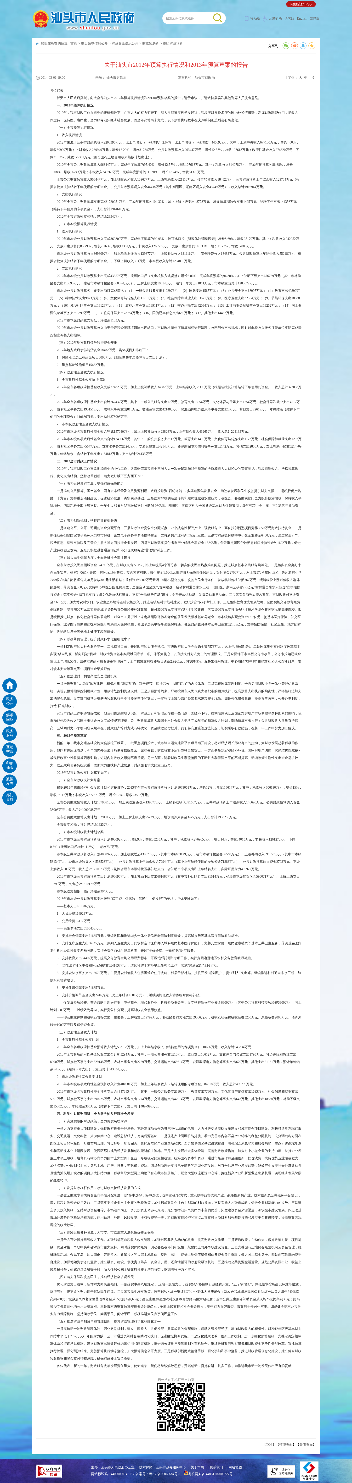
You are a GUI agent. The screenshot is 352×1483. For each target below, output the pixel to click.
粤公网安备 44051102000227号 (210, 1474)
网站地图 (235, 1467)
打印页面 (286, 1444)
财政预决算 (150, 43)
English (302, 18)
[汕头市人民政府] (84, 31)
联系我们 (216, 1467)
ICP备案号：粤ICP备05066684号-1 (155, 1474)
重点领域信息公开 (94, 43)
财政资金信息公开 (125, 43)
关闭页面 (306, 1444)
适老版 (289, 18)
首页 (73, 43)
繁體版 (315, 18)
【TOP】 (269, 1444)
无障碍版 (275, 18)
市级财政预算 (173, 43)
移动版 (255, 18)
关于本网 (197, 1467)
